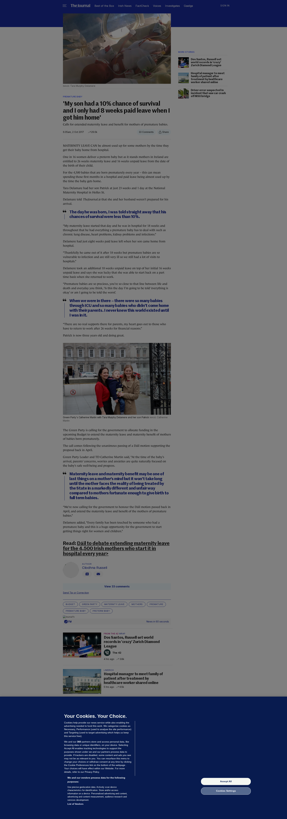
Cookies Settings (226, 791)
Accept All (226, 781)
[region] (143, 758)
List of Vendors (75, 804)
